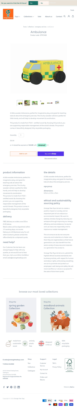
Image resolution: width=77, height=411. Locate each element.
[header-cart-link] (72, 16)
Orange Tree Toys (19, 398)
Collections (28, 17)
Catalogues (31, 371)
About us (48, 17)
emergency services (40, 27)
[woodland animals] (56, 315)
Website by (69, 387)
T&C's (54, 363)
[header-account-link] (68, 16)
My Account (44, 369)
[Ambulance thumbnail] (20, 103)
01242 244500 (22, 255)
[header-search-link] (63, 16)
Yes (31, 3)
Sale (39, 17)
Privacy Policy (56, 367)
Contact (59, 17)
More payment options (51, 158)
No (42, 3)
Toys (17, 17)
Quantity (13, 135)
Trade (72, 10)
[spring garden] (21, 315)
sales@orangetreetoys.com (17, 258)
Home (24, 27)
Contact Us (43, 373)
